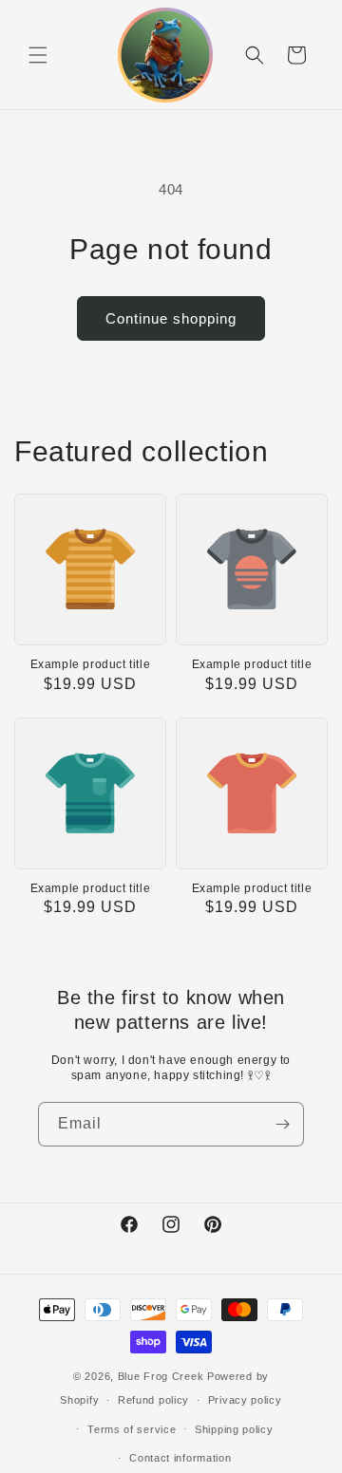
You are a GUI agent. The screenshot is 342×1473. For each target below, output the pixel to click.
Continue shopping (171, 318)
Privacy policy (245, 1400)
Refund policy (153, 1400)
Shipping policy (234, 1429)
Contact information (180, 1458)
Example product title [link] (90, 664)
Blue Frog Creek (161, 1376)
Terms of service (131, 1429)
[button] (38, 55)
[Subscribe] (282, 1124)
